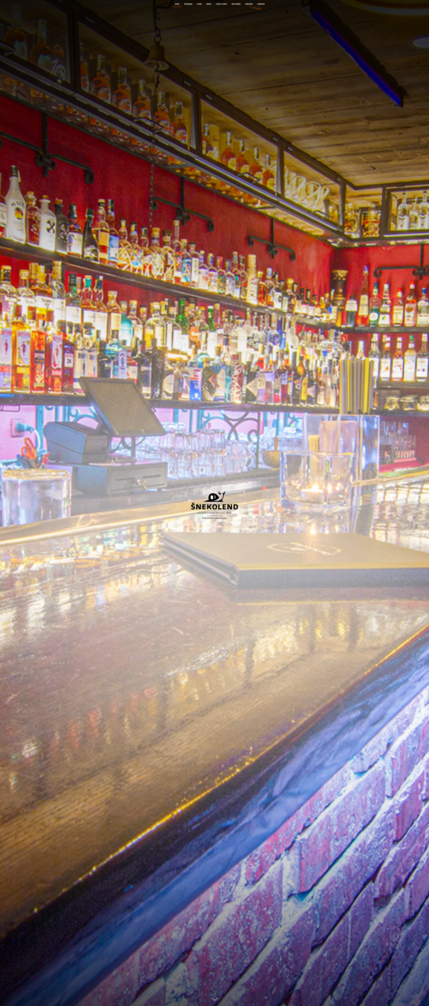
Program (188, 4)
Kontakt (261, 4)
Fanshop (249, 4)
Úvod (177, 4)
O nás (199, 4)
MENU (208, 4)
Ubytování (236, 4)
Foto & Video (221, 4)
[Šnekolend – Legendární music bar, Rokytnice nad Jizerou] (214, 505)
